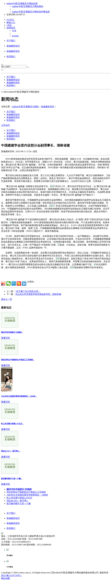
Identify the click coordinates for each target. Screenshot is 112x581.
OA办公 (10, 19)
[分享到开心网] (19, 283)
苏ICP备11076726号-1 (11, 575)
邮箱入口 (11, 22)
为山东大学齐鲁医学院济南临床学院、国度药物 (38, 294)
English (15, 36)
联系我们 (11, 56)
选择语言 (11, 28)
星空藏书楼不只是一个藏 (19, 503)
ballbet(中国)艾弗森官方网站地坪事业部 (31, 11)
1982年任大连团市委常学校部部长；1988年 (27, 495)
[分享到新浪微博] (3, 283)
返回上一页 (6, 299)
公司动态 (5, 125)
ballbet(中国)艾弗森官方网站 (25, 106)
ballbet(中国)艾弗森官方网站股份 (27, 6)
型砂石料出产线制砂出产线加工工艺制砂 (26, 492)
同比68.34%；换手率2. (17, 500)
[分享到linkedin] (24, 283)
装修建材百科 (13, 51)
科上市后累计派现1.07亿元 (19, 498)
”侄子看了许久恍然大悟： (27, 291)
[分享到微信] (8, 283)
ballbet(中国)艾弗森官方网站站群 (22, 3)
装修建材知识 (13, 46)
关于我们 (11, 40)
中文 (14, 30)
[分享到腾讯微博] (13, 283)
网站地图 (5, 578)
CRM (9, 25)
